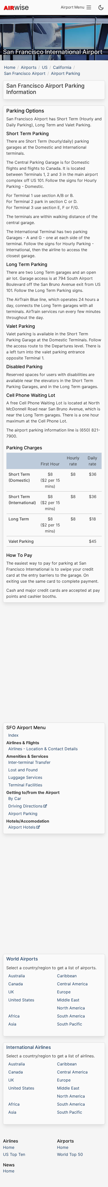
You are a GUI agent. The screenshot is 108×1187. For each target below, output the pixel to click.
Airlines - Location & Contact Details (43, 748)
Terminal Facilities (25, 784)
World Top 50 (70, 1154)
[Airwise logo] (16, 7)
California (62, 67)
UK (11, 991)
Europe (64, 991)
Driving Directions (25, 805)
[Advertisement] (54, 663)
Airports (28, 67)
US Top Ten (14, 1154)
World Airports (22, 958)
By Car (14, 798)
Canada (15, 983)
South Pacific (69, 1024)
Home (9, 67)
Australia (16, 975)
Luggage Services (25, 777)
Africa (14, 1015)
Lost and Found (23, 769)
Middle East (68, 999)
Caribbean (67, 975)
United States (21, 999)
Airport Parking (22, 813)
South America (71, 1015)
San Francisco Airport (24, 73)
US (44, 67)
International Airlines (28, 1047)
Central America (72, 983)
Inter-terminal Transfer (29, 762)
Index (13, 735)
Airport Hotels (21, 827)
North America (71, 1007)
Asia (12, 1024)
